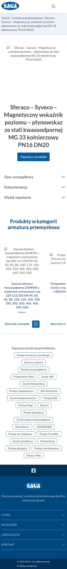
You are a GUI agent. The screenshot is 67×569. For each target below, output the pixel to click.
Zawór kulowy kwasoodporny (33, 419)
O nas (5, 515)
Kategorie (9, 525)
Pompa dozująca (17, 448)
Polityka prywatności (27, 566)
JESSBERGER (44, 427)
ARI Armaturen (49, 391)
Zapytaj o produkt (33, 157)
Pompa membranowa (46, 448)
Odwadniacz (22, 427)
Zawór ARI (47, 376)
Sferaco (44, 405)
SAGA (5, 18)
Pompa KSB (50, 398)
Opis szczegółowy (18, 177)
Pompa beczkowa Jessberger (33, 355)
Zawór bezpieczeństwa (23, 398)
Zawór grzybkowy (23, 441)
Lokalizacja (10, 535)
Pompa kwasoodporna (33, 369)
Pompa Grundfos (49, 434)
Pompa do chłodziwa (20, 434)
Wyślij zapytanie (17, 197)
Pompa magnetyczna (21, 391)
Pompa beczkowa (33, 412)
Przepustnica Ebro (23, 376)
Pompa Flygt (25, 405)
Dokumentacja (15, 187)
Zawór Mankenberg (33, 384)
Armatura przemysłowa (27, 18)
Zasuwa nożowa (33, 362)
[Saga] (23, 6)
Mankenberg (47, 441)
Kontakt (8, 545)
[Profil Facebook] (33, 470)
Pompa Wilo (33, 455)
